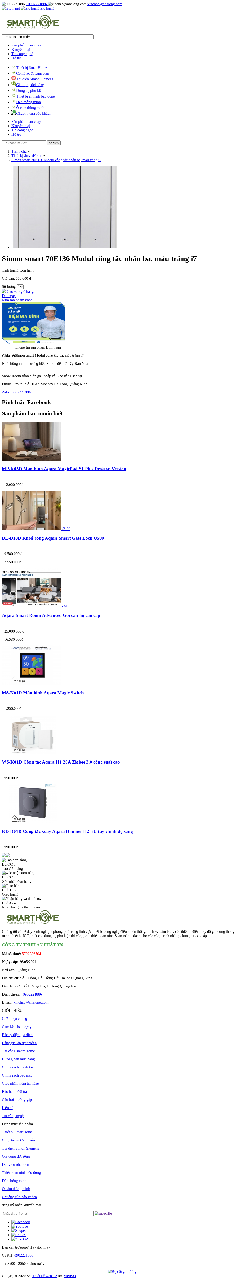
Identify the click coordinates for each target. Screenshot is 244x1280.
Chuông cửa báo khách (33, 113)
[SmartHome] (33, 28)
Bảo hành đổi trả (14, 1091)
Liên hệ (7, 1108)
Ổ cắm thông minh (30, 108)
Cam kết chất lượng (16, 1027)
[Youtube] (19, 1226)
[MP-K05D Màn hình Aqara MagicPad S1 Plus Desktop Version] (31, 460)
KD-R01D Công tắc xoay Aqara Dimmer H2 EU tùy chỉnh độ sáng (67, 831)
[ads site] (33, 343)
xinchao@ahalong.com (104, 4)
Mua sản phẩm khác (17, 300)
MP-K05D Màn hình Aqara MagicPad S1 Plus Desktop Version (64, 468)
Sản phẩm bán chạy (26, 45)
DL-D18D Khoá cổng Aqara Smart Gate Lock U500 (53, 538)
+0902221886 (37, 4)
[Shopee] (18, 1230)
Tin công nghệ (22, 54)
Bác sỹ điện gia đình (17, 1035)
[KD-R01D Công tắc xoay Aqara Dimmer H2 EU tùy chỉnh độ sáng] (31, 822)
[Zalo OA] (20, 1239)
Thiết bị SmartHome (31, 68)
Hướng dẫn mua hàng (18, 1059)
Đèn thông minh (28, 102)
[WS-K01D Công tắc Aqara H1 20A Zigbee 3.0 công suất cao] (31, 753)
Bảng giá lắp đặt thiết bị (20, 1043)
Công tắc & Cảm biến (32, 73)
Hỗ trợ (16, 58)
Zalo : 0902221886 (16, 392)
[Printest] (18, 1235)
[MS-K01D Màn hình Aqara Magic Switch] (31, 683)
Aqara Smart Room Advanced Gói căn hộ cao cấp (51, 615)
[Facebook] (20, 1222)
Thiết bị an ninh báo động (35, 96)
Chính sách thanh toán (19, 1067)
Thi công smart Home (18, 1051)
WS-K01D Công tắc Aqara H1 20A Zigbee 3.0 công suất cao (61, 761)
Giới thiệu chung (14, 1019)
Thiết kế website (44, 1276)
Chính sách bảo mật (17, 1075)
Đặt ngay (9, 296)
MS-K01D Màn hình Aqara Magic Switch (43, 692)
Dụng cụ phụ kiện (29, 90)
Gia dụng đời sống (30, 85)
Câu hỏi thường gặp (17, 1100)
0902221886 (23, 1255)
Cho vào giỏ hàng (20, 291)
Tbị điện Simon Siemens (34, 79)
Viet (70, 1276)
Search (54, 143)
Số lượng (9, 286)
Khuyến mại (20, 49)
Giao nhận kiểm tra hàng (20, 1083)
